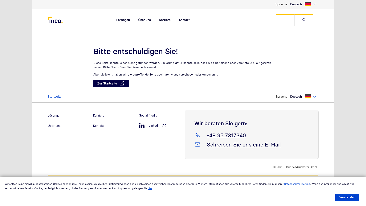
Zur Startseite (107, 83)
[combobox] (303, 4)
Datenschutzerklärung (297, 183)
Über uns (144, 20)
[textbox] (303, 4)
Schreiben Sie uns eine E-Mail (244, 144)
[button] (285, 20)
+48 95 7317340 (226, 135)
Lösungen (123, 20)
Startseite (55, 96)
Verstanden (347, 197)
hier (150, 188)
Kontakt (184, 20)
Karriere (165, 20)
